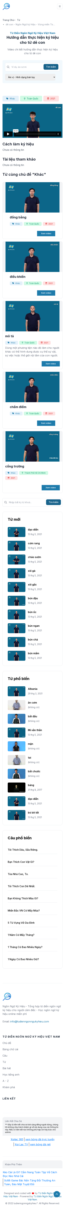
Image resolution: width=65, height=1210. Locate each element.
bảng (31, 785)
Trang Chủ (8, 20)
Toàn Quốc (32, 98)
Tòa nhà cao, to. (18, 874)
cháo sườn (34, 557)
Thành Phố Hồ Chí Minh (35, 473)
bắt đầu (32, 716)
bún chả (33, 639)
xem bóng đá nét (40, 1144)
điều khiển (17, 277)
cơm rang (34, 543)
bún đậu (33, 598)
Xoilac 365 (17, 1139)
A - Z (6, 1080)
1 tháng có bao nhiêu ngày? (25, 947)
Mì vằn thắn (35, 730)
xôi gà (31, 570)
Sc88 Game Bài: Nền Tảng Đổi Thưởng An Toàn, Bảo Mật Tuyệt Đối (29, 1182)
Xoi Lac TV (21, 1144)
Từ (18, 20)
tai (29, 757)
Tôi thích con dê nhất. (21, 886)
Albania (32, 688)
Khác (12, 98)
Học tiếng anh (11, 1074)
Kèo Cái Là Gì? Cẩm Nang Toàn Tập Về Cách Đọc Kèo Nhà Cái (30, 1174)
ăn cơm (32, 702)
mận (30, 743)
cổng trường (14, 466)
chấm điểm (18, 407)
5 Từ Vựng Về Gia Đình (21, 922)
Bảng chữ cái (10, 1049)
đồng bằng (18, 217)
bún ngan (34, 625)
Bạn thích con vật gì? (21, 861)
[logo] (7, 995)
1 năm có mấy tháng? (21, 934)
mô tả (9, 336)
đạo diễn (33, 529)
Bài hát (7, 1068)
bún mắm (33, 653)
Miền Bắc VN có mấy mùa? (24, 910)
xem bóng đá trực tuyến (39, 1139)
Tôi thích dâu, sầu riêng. (23, 849)
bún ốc (32, 612)
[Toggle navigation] (59, 6)
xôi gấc (32, 584)
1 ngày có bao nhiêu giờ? (23, 959)
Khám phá (9, 1087)
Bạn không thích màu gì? (23, 898)
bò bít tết (33, 812)
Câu (5, 1055)
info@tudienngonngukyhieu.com (29, 1021)
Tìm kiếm (51, 66)
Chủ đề (7, 1043)
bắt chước (34, 771)
